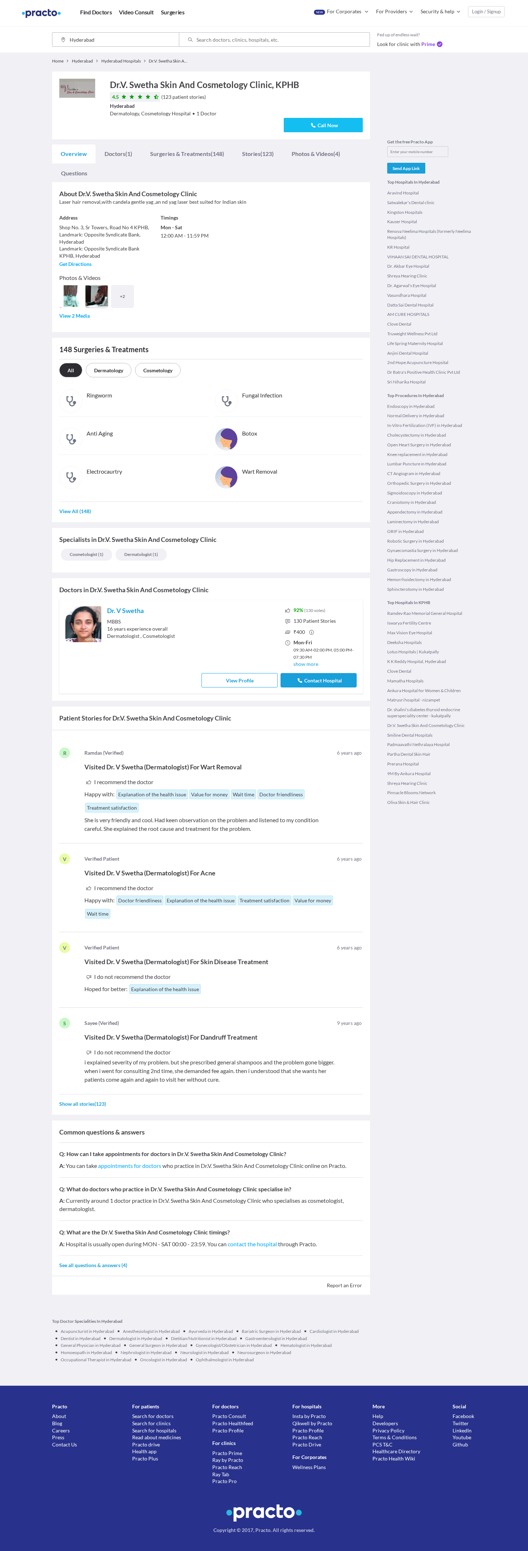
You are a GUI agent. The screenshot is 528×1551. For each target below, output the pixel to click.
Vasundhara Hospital (406, 295)
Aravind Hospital (403, 192)
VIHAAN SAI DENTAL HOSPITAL (418, 256)
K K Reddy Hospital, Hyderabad (416, 661)
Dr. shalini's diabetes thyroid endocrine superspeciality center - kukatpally (423, 712)
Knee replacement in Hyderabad (417, 454)
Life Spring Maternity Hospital (415, 343)
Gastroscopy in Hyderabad (412, 569)
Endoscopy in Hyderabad (411, 406)
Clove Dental (399, 324)
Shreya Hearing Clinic (407, 276)
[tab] (74, 153)
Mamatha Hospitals (405, 681)
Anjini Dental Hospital (407, 353)
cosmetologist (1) (86, 554)
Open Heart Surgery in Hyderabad (419, 444)
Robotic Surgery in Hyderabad (415, 541)
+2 (122, 296)
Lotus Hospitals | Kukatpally (413, 651)
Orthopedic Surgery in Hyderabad (419, 483)
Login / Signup (486, 11)
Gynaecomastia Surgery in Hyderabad (422, 550)
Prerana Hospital (403, 764)
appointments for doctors (129, 1165)
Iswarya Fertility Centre (409, 623)
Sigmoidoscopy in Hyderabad (414, 493)
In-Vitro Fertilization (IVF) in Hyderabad (424, 425)
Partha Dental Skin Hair (409, 754)
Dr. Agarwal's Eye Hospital (411, 285)
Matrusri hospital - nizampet (413, 700)
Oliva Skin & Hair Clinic (408, 802)
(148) (187, 153)
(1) (118, 153)
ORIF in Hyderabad (405, 531)
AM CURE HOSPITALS (408, 314)
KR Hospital (398, 247)
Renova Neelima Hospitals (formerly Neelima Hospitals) (429, 234)
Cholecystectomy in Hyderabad (416, 435)
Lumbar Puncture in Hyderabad (416, 463)
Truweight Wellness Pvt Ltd (412, 333)
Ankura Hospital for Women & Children (424, 690)
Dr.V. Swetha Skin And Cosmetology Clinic (426, 725)
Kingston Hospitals (404, 212)
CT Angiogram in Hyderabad (413, 473)
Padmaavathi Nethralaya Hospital (418, 744)
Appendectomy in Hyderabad (415, 512)
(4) (316, 153)
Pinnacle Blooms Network (411, 792)
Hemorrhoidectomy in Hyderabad (419, 579)
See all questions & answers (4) (93, 1265)
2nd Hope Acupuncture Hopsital (417, 362)
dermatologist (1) (141, 554)
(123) (258, 153)
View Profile (240, 680)
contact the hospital (252, 1244)
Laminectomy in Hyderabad (413, 521)
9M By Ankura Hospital (409, 773)
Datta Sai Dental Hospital (410, 305)
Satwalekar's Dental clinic (411, 202)
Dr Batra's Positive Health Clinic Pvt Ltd (423, 372)
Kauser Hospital (402, 221)
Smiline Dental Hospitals (409, 735)
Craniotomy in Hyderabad (411, 502)
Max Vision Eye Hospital (409, 632)
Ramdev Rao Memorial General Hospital (424, 613)
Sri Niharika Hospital (406, 382)
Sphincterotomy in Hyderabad (415, 589)
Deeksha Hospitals (404, 642)
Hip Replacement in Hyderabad (416, 560)
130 (314, 621)
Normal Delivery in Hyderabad (415, 415)
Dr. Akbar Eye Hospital (408, 266)
